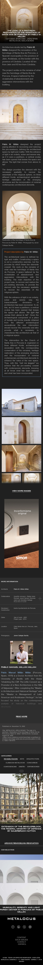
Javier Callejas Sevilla (21, 635)
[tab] (11, 759)
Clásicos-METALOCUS (15, 762)
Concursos (32, 762)
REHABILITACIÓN (11, 759)
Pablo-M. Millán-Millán (21, 589)
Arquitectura (32, 759)
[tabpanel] (21, 809)
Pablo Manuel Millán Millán (18, 667)
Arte (22, 759)
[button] (4, 809)
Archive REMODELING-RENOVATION (21, 843)
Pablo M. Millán (10, 144)
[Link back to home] (21, 920)
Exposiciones (33, 766)
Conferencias (10, 766)
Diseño (22, 766)
